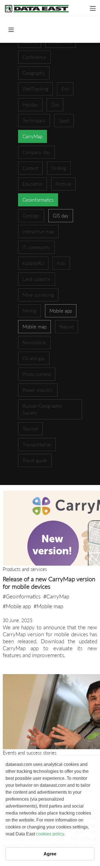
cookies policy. (50, 834)
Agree (50, 854)
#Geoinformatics (22, 596)
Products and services (25, 569)
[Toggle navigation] (93, 8)
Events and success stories (29, 753)
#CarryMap (56, 596)
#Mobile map (48, 606)
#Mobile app (17, 606)
